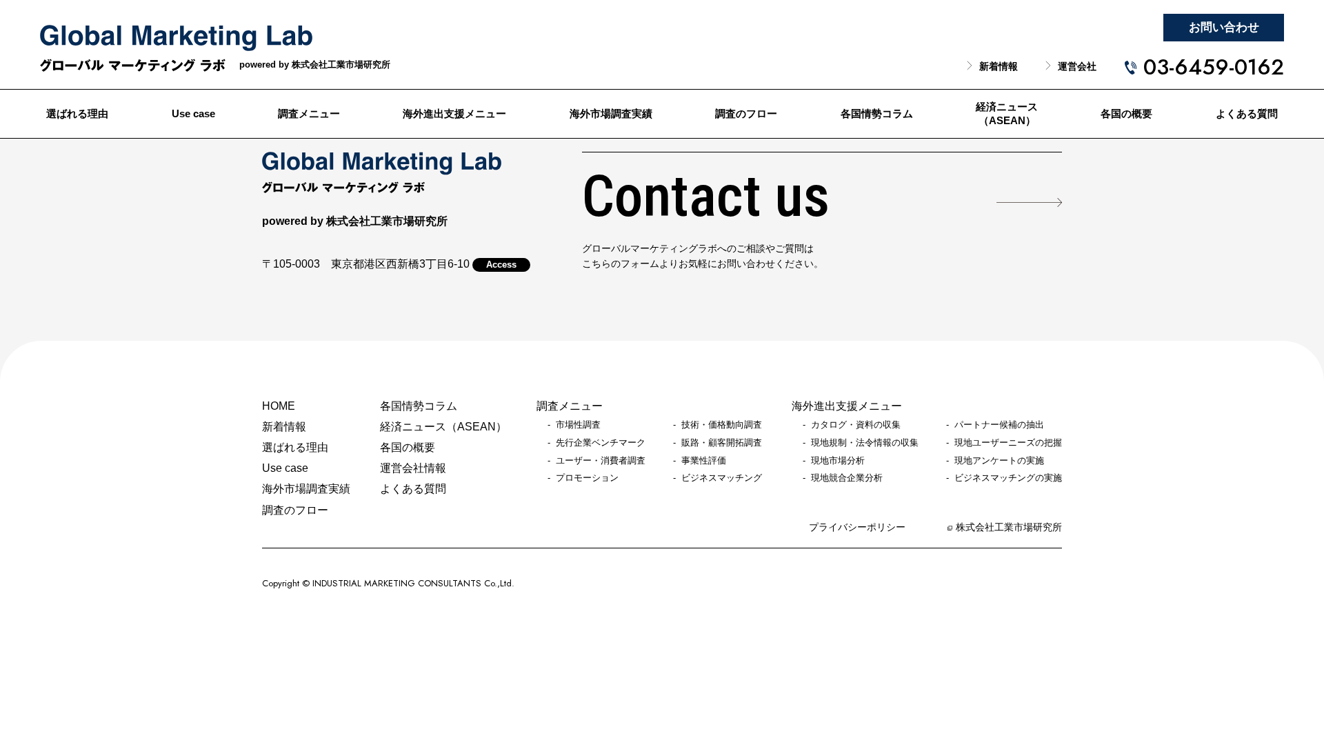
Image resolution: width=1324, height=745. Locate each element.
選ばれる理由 (77, 113)
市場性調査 (578, 425)
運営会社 (1077, 66)
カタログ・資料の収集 (856, 425)
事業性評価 (703, 461)
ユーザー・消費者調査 (600, 461)
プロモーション (587, 478)
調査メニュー (309, 113)
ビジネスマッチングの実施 (1008, 478)
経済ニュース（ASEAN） (1007, 114)
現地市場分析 (838, 461)
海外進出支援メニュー (454, 113)
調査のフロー (746, 113)
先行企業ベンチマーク (600, 443)
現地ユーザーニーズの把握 (1008, 443)
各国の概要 (1126, 113)
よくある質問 (1247, 113)
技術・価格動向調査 (721, 425)
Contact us (706, 197)
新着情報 (998, 66)
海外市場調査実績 (611, 113)
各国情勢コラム (877, 113)
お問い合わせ (1224, 27)
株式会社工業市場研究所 (1009, 527)
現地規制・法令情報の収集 (865, 443)
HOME (278, 406)
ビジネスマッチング (721, 478)
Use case (193, 113)
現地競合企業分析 (847, 478)
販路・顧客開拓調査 (721, 443)
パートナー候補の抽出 (999, 425)
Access (501, 265)
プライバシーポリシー (857, 527)
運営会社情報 (413, 468)
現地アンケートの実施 (999, 461)
